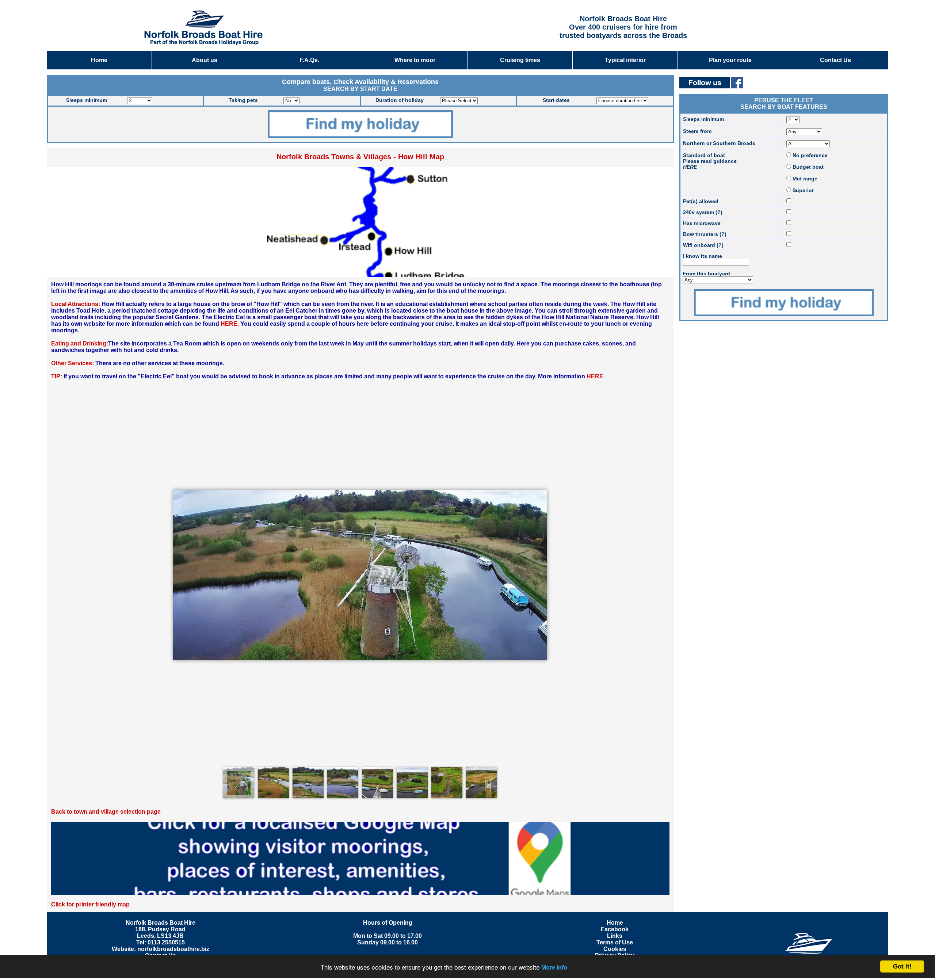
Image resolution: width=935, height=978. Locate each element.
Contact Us (835, 60)
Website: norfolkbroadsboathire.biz (160, 949)
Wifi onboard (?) (703, 245)
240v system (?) (702, 212)
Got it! (902, 966)
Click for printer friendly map (90, 904)
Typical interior (625, 60)
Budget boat (807, 167)
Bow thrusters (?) (704, 234)
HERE (595, 376)
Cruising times (520, 60)
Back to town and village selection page (106, 812)
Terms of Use (614, 942)
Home (99, 60)
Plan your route (730, 60)
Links (614, 936)
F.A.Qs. (309, 60)
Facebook (615, 929)
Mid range (804, 179)
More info (554, 967)
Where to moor (414, 60)
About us (204, 60)
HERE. (230, 324)
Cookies (614, 949)
